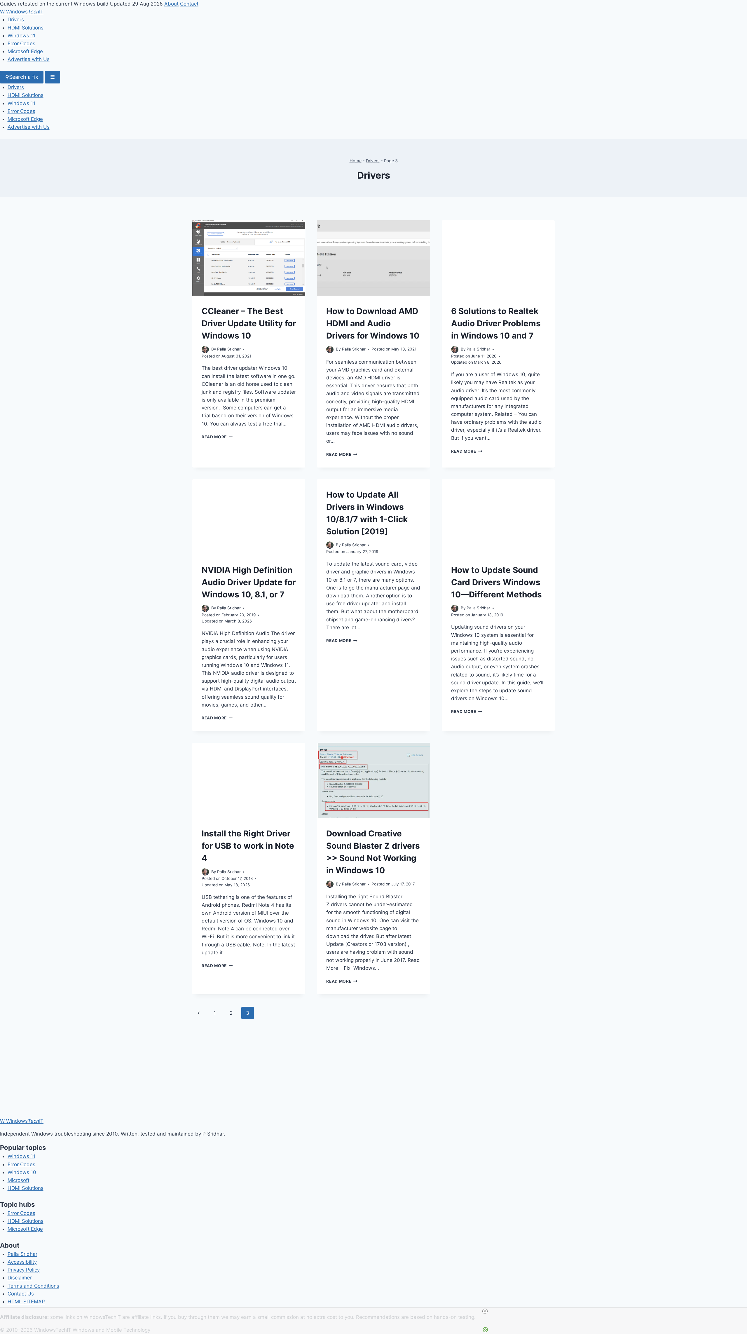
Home (356, 160)
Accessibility (22, 1262)
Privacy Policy (24, 1270)
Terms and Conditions (33, 1286)
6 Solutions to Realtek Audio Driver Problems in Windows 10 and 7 (496, 323)
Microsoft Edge (25, 51)
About (171, 4)
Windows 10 (22, 1172)
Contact (189, 4)
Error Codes (21, 43)
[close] (375, 1311)
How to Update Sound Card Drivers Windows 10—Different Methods (496, 582)
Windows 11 (21, 36)
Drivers (16, 19)
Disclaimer (20, 1278)
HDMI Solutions (25, 28)
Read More (217, 437)
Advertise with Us (29, 59)
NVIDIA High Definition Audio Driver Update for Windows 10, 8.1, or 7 (249, 582)
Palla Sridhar (22, 1254)
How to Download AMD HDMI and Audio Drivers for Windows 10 (372, 323)
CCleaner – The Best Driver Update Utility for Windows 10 (249, 323)
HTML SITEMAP (26, 1302)
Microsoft (18, 1180)
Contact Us (21, 1294)
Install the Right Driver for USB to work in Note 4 (248, 846)
